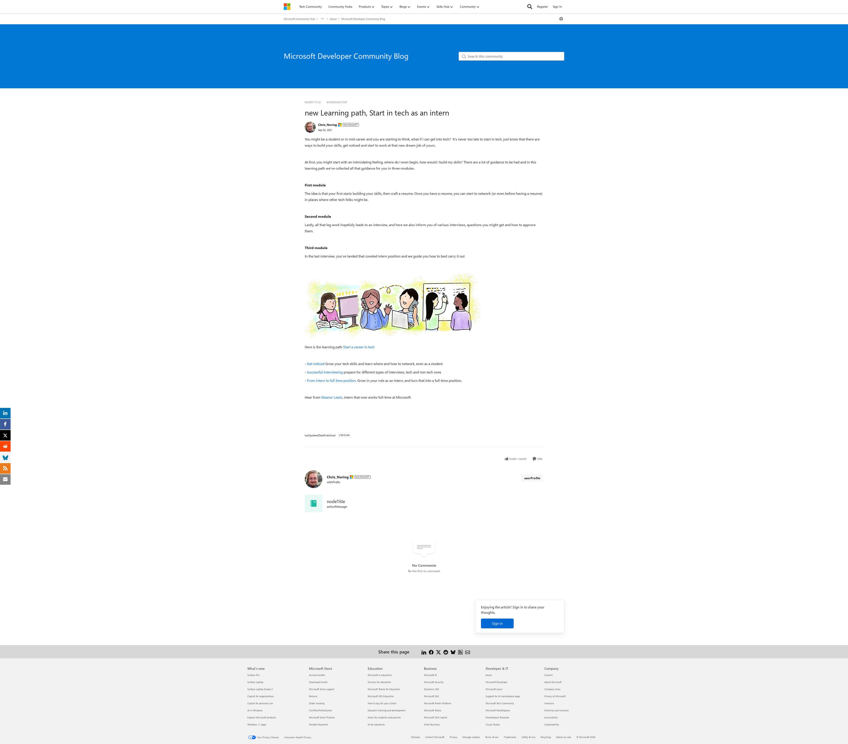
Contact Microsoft (434, 737)
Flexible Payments (318, 724)
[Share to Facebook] (431, 651)
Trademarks (510, 737)
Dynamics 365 (431, 689)
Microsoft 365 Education (381, 696)
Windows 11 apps (256, 724)
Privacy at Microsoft (555, 696)
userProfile (532, 478)
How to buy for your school (382, 703)
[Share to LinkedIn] (424, 651)
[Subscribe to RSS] (460, 651)
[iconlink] (313, 503)
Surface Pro (253, 675)
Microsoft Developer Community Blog (363, 19)
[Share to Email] (467, 651)
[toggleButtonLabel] (561, 19)
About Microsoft (553, 682)
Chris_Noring (327, 125)
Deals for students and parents (384, 717)
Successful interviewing (325, 372)
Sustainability (551, 724)
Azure (333, 19)
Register (542, 6)
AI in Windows (255, 710)
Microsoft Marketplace (498, 710)
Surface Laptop (255, 682)
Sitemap (415, 737)
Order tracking (316, 703)
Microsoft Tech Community (500, 703)
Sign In (557, 6)
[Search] (529, 6)
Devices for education (379, 682)
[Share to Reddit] (445, 651)
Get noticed (315, 363)
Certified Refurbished (320, 710)
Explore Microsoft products (261, 717)
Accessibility (551, 717)
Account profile (317, 675)
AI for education (376, 724)
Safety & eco (528, 737)
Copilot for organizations (260, 696)
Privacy (453, 737)
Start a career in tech (359, 347)
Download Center (318, 682)
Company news (552, 689)
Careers (548, 675)
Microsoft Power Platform (437, 703)
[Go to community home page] (287, 6)
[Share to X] (438, 651)
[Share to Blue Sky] (453, 651)
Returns (313, 696)
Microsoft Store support (321, 689)
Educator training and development (386, 710)
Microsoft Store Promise (322, 717)
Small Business (432, 724)
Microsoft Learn (494, 689)
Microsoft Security (433, 682)
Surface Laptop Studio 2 (260, 689)
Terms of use (491, 737)
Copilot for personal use (260, 703)
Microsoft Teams (432, 710)
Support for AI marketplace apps (503, 696)
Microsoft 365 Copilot (435, 717)
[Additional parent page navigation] (322, 19)
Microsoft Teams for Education (384, 689)
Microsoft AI (430, 675)
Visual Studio (493, 724)
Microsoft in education (380, 675)
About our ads (563, 737)
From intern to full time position (331, 380)
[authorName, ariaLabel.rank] (310, 127)
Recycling (546, 737)
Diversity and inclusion (556, 710)
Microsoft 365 (431, 696)
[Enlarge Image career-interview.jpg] (393, 306)
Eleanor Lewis (331, 397)
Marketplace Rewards (497, 717)
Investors (549, 703)
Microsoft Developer (496, 682)
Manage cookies (471, 737)
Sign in (497, 623)
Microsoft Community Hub (299, 19)
